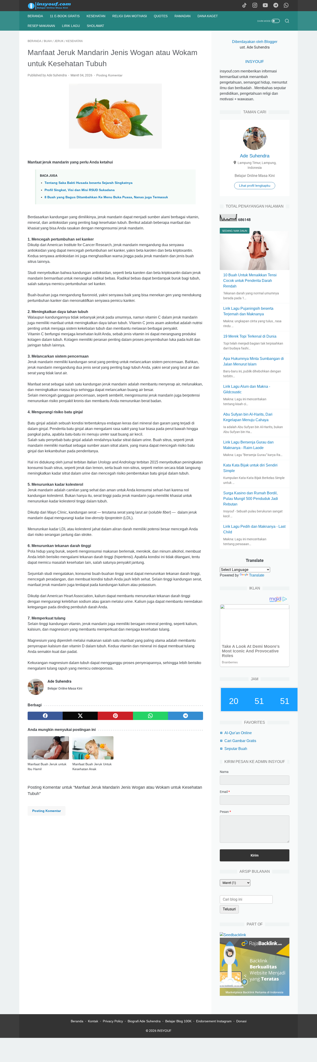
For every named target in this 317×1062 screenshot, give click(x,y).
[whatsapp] (150, 716)
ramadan (183, 16)
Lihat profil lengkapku (254, 185)
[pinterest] (115, 716)
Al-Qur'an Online (238, 733)
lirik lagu (71, 26)
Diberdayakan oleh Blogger (254, 42)
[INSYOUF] (54, 6)
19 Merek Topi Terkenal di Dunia (249, 336)
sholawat (95, 26)
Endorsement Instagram (214, 1021)
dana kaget (207, 16)
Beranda (35, 16)
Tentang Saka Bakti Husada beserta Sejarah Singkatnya (89, 183)
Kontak (93, 1021)
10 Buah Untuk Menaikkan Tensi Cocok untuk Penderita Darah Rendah (250, 280)
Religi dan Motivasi (129, 16)
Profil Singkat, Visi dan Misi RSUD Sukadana (80, 190)
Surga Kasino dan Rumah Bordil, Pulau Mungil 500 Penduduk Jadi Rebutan (250, 498)
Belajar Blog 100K (178, 1021)
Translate (256, 575)
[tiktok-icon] (244, 5)
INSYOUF (254, 61)
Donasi (241, 1021)
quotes (161, 16)
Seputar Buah (235, 749)
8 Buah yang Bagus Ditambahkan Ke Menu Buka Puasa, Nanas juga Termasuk (106, 197)
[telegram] (185, 716)
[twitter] (80, 716)
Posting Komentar (109, 75)
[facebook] (45, 716)
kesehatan (96, 16)
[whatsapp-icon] (286, 5)
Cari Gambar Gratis (240, 741)
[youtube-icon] (265, 5)
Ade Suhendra (254, 155)
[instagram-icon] (255, 5)
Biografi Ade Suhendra (144, 1021)
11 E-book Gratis (65, 16)
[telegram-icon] (275, 5)
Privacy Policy (113, 1021)
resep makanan (41, 26)
